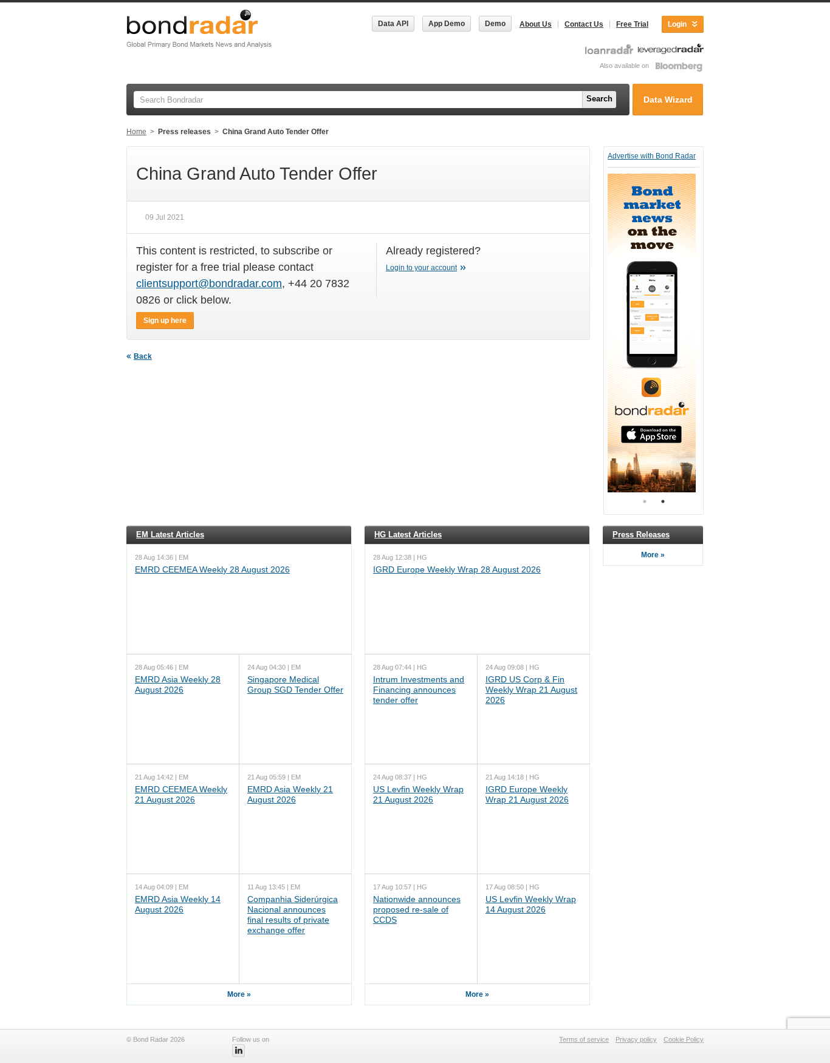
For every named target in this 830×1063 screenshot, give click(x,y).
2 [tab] (663, 501)
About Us (536, 24)
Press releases (184, 131)
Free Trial (632, 24)
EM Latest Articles (170, 534)
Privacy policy (636, 1039)
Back (143, 356)
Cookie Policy (684, 1039)
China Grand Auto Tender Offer (275, 131)
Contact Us (583, 24)
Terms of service (584, 1039)
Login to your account (421, 267)
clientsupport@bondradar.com (209, 283)
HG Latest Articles (408, 534)
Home (136, 131)
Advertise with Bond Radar (652, 156)
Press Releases (641, 534)
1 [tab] (645, 501)
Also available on (625, 65)
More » (239, 994)
